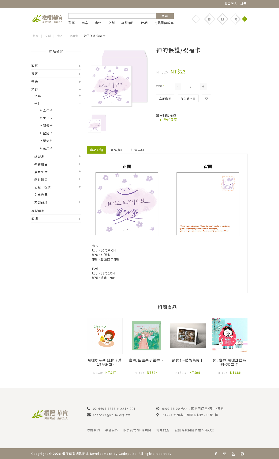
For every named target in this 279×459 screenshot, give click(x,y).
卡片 (60, 36)
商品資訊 (117, 149)
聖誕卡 (48, 133)
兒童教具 (41, 194)
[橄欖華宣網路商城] (47, 18)
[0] (236, 19)
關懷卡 (48, 125)
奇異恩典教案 (164, 23)
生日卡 (48, 118)
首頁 (36, 36)
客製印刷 (127, 23)
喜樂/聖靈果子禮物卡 (146, 360)
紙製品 (39, 156)
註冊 (243, 3)
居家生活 (41, 172)
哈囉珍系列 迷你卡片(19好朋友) (104, 362)
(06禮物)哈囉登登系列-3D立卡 (229, 362)
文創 (111, 23)
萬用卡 (73, 36)
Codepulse (128, 453)
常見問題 (163, 430)
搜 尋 (165, 16)
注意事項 (137, 149)
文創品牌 (41, 202)
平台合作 (111, 430)
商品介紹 (96, 149)
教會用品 (41, 164)
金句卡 (48, 110)
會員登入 (231, 3)
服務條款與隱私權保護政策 (195, 430)
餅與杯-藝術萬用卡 (187, 360)
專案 (85, 23)
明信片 (48, 140)
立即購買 (165, 98)
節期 (144, 23)
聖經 (71, 23)
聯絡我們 (93, 430)
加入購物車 (188, 98)
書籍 (98, 23)
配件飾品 (41, 179)
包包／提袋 (42, 187)
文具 (37, 96)
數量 (160, 86)
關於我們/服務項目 (137, 430)
